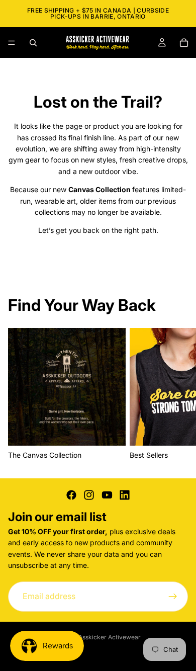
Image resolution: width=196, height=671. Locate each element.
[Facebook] (71, 495)
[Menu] (11, 42)
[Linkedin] (125, 495)
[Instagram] (89, 495)
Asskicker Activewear (109, 637)
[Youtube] (107, 495)
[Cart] (184, 43)
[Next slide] (177, 395)
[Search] (33, 43)
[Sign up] (172, 596)
